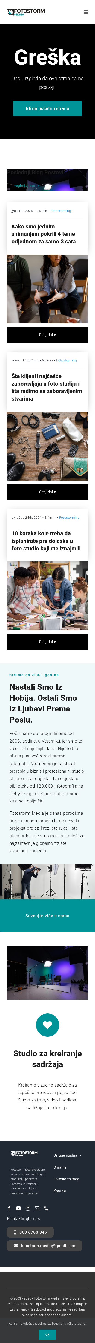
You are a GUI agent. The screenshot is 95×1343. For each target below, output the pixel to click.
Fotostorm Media (46, 1298)
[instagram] (28, 1208)
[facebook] (9, 1208)
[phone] (46, 1208)
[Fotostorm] (47, 414)
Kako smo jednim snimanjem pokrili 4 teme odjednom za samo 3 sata (44, 234)
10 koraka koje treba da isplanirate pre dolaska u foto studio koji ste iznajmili (46, 541)
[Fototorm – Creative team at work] (47, 563)
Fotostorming (61, 211)
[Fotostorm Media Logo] (26, 10)
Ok (47, 1334)
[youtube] (18, 1208)
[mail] (37, 1208)
